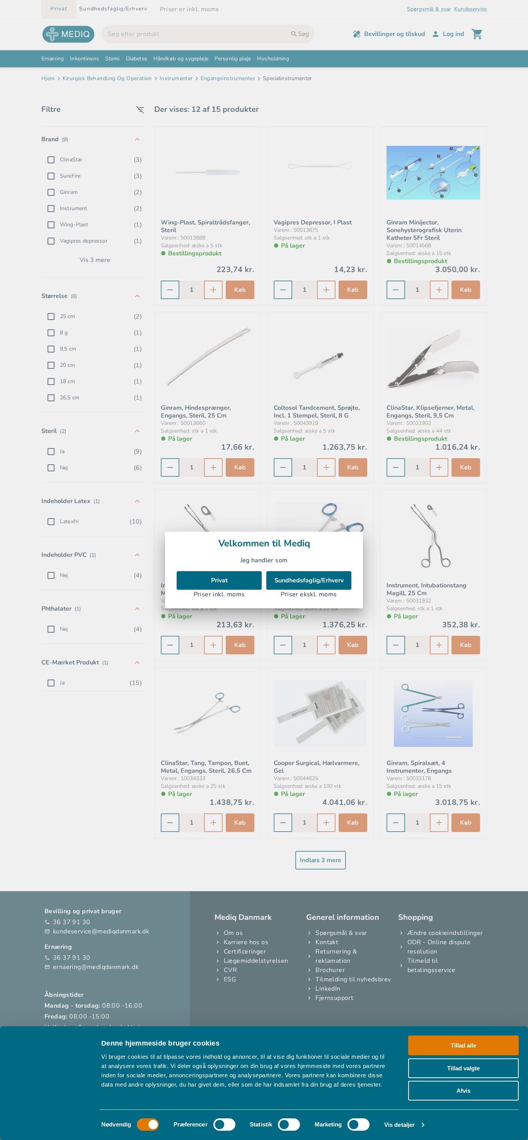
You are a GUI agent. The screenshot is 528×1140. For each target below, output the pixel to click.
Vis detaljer (399, 1124)
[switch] (224, 1124)
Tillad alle (463, 1045)
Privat (219, 580)
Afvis (463, 1090)
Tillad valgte (463, 1068)
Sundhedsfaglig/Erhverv (309, 580)
